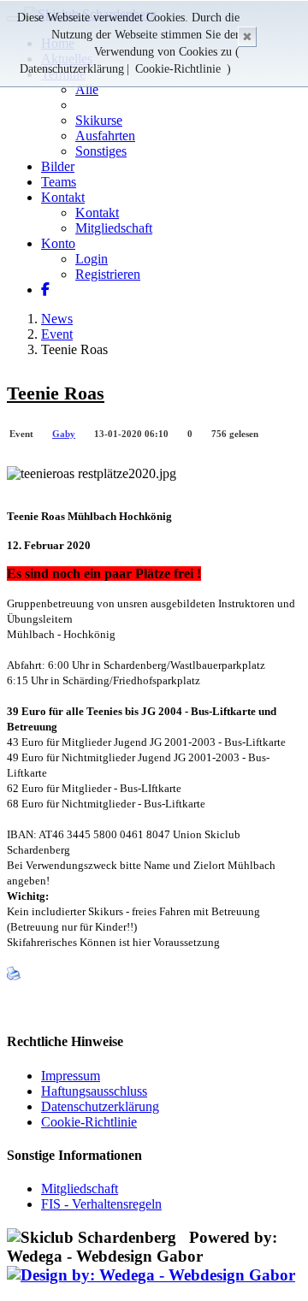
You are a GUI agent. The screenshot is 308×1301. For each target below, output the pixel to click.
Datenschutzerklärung (72, 68)
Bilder (57, 166)
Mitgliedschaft (113, 228)
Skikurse (98, 120)
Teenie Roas (55, 393)
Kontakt (63, 197)
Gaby (63, 434)
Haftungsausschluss (94, 1091)
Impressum (70, 1075)
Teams (58, 181)
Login (91, 258)
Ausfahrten (105, 135)
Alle (86, 89)
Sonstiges (101, 151)
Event (57, 334)
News (57, 318)
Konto (58, 243)
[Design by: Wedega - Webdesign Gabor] (151, 1275)
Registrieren (107, 274)
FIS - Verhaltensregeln (101, 1204)
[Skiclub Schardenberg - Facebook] (45, 289)
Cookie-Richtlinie (178, 68)
